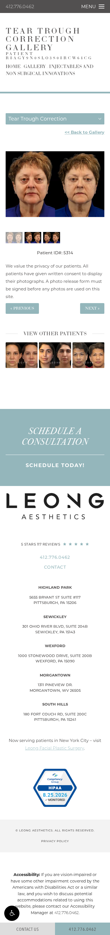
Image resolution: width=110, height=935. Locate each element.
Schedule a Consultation (55, 436)
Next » (92, 308)
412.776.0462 (20, 6)
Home (13, 66)
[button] (11, 913)
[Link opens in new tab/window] (55, 788)
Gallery (35, 66)
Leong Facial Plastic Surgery (54, 748)
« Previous (22, 308)
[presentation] (47, 375)
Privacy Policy (55, 841)
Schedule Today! (55, 465)
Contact (55, 567)
